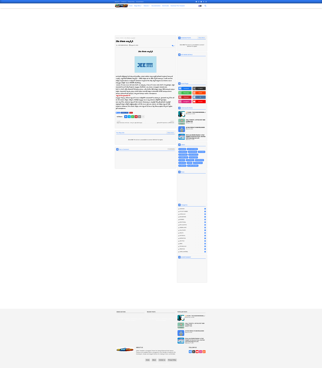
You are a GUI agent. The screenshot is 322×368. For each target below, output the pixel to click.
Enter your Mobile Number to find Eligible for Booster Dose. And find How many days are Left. (195, 136)
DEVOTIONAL (184, 154)
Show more (170, 132)
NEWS (121, 38)
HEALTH (182, 160)
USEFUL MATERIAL (193, 165)
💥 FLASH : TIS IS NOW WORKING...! (196, 112)
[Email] (139, 116)
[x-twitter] (204, 1)
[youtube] (197, 351)
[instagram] (206, 1)
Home (130, 6)
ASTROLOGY (183, 152)
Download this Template (178, 6)
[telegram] (201, 1)
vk (200, 97)
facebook (186, 88)
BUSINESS (202, 152)
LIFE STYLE (183, 163)
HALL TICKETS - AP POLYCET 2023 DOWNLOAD (195, 120)
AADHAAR (183, 149)
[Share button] (142, 116)
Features (146, 6)
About (154, 360)
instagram (186, 101)
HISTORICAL (191, 160)
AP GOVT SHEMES (193, 149)
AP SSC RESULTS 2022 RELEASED (195, 127)
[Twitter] (129, 116)
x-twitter (200, 88)
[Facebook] (125, 116)
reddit (200, 93)
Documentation (140, 1)
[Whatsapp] (132, 116)
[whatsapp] (199, 1)
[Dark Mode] (205, 5)
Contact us (124, 1)
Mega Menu (137, 6)
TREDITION (183, 165)
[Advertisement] (161, 21)
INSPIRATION (200, 160)
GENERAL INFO (124, 112)
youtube (200, 101)
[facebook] (196, 1)
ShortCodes (165, 6)
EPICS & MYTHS (193, 154)
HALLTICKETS (194, 157)
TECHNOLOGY (198, 163)
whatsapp (186, 93)
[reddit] (204, 351)
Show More (201, 37)
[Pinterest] (136, 116)
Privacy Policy (131, 1)
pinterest (186, 97)
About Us (117, 1)
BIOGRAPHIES (193, 152)
